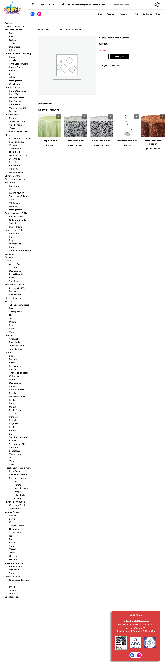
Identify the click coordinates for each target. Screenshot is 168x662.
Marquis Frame (16, 97)
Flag (11, 240)
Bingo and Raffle (17, 287)
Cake (11, 522)
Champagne (15, 311)
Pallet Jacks (19, 494)
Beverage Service (13, 29)
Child (11, 583)
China (8, 134)
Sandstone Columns (19, 196)
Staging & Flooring (14, 562)
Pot (10, 539)
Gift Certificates (13, 298)
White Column (16, 202)
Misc (11, 189)
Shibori (12, 440)
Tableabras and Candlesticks (17, 123)
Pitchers (13, 50)
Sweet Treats (15, 226)
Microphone (15, 243)
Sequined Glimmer (18, 437)
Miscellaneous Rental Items (18, 467)
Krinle (12, 399)
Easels (12, 236)
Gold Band (14, 152)
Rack (11, 247)
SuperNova (14, 450)
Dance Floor (15, 569)
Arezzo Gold (15, 264)
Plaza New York (17, 274)
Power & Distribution (15, 501)
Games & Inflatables (15, 284)
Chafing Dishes (16, 525)
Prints (12, 427)
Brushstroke (15, 365)
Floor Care (14, 471)
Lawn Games (15, 294)
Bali (11, 355)
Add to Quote (119, 56)
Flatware (9, 260)
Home (40, 29)
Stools (12, 586)
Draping (9, 257)
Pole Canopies (16, 101)
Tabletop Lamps (17, 345)
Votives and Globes (18, 131)
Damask (13, 379)
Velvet (12, 461)
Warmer (13, 559)
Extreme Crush (16, 389)
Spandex (13, 447)
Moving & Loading (18, 478)
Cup (11, 314)
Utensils (13, 556)
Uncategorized (12, 596)
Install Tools (14, 94)
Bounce (13, 291)
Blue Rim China (16, 141)
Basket (12, 515)
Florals (12, 393)
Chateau (13, 267)
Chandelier (14, 338)
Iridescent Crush (17, 396)
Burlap (12, 369)
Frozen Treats (16, 216)
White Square (16, 172)
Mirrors (12, 118)
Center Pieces (12, 114)
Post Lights (14, 342)
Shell (11, 277)
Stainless (13, 281)
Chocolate (14, 528)
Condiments (15, 148)
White (12, 77)
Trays (12, 552)
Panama (13, 416)
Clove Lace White (101, 140)
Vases (12, 128)
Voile (11, 464)
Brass (12, 56)
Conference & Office (15, 230)
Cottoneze (14, 376)
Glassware (10, 301)
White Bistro (15, 169)
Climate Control (12, 175)
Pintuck (12, 420)
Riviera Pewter (16, 67)
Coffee (12, 39)
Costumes (9, 253)
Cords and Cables (18, 505)
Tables (12, 590)
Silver (12, 73)
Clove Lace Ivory (75, 140)
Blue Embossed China (20, 138)
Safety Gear (15, 104)
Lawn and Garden (18, 474)
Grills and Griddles (18, 219)
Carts (16, 481)
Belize (12, 362)
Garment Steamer (127, 140)
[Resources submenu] (130, 13)
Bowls (12, 36)
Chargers (13, 145)
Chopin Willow (49, 140)
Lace (11, 403)
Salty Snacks (15, 223)
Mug (11, 325)
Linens (8, 352)
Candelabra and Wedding (18, 53)
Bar (11, 33)
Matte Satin (15, 410)
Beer (11, 308)
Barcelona (14, 359)
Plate (11, 328)
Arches (8, 22)
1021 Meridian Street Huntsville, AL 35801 (135, 624)
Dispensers (14, 46)
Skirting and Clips (17, 444)
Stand (12, 545)
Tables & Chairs (12, 576)
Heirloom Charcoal (18, 155)
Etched (12, 386)
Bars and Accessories (15, 26)
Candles (13, 60)
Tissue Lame (15, 454)
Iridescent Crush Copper (153, 142)
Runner (12, 70)
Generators (15, 508)
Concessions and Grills (16, 213)
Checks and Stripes (18, 372)
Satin (11, 433)
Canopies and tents (14, 87)
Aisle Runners (15, 566)
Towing (17, 498)
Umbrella (13, 593)
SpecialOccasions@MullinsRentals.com (86, 4)
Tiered (12, 549)
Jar (11, 318)
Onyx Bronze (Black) (19, 63)
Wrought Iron (15, 209)
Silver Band (14, 165)
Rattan (12, 430)
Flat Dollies (19, 484)
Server (12, 542)
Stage (12, 573)
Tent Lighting (15, 348)
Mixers (12, 321)
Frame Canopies (17, 90)
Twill (11, 457)
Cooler (12, 43)
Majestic (13, 162)
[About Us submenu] (116, 13)
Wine (11, 331)
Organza (13, 413)
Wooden (13, 206)
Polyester (13, 423)
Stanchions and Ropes (20, 250)
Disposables (15, 270)
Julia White (14, 158)
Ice (10, 535)
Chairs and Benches (19, 579)
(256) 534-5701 (138, 627)
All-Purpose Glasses (19, 304)
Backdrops (14, 185)
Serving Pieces (12, 511)
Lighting (9, 335)
